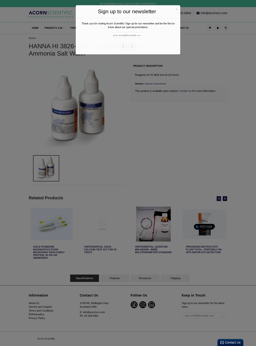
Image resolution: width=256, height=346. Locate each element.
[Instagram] (131, 46)
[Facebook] (123, 46)
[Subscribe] (142, 35)
